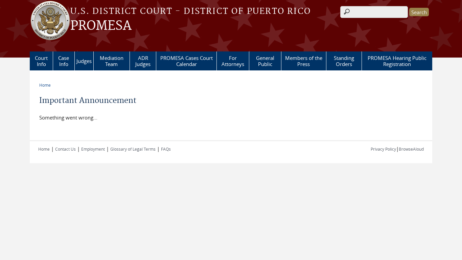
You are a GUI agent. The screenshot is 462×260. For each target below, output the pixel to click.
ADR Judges (143, 61)
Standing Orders (344, 61)
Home (45, 85)
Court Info (41, 61)
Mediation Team (111, 61)
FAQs (166, 149)
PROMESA (101, 26)
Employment (93, 149)
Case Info (63, 61)
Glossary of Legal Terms (133, 149)
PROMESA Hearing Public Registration (397, 61)
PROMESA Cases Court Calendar (186, 61)
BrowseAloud (411, 149)
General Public (265, 61)
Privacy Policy (383, 149)
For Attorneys (233, 61)
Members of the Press (303, 61)
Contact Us (65, 149)
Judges (84, 61)
